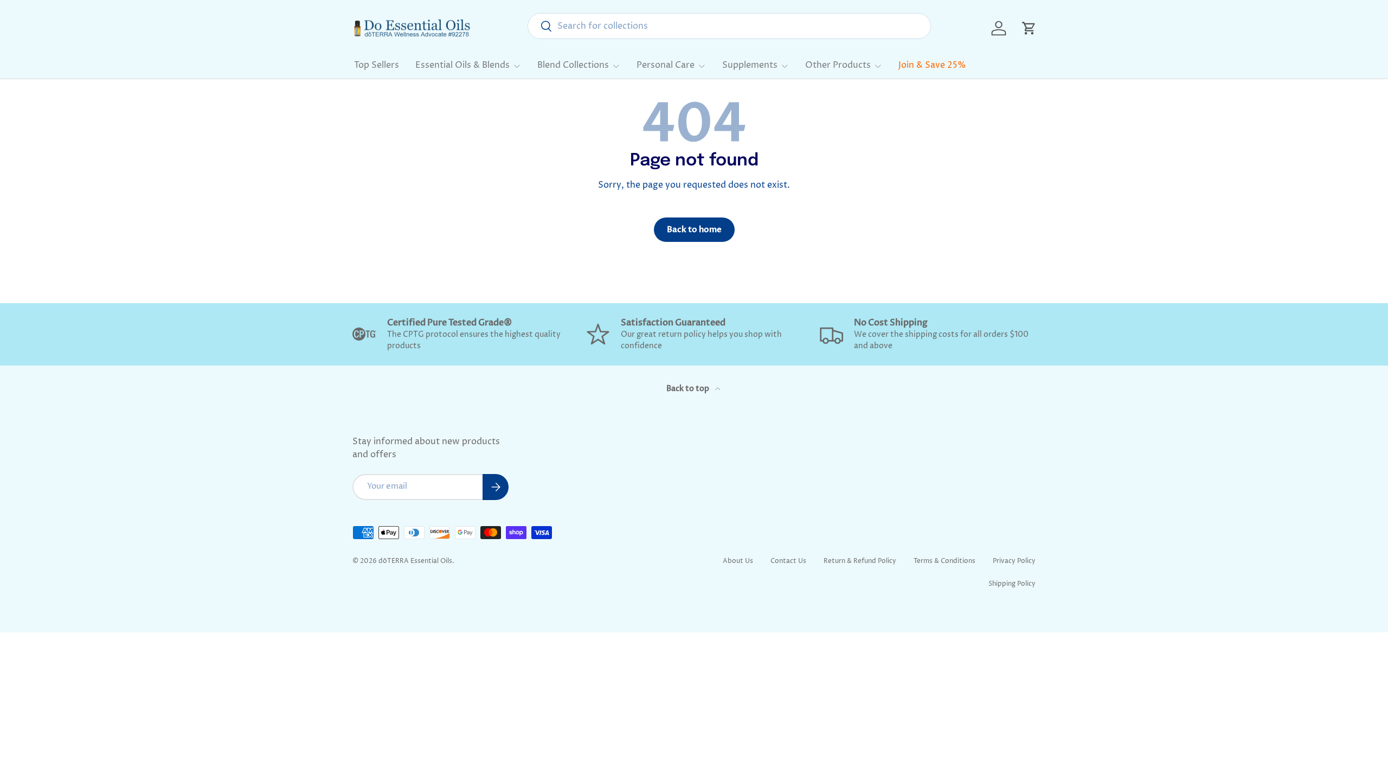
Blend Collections (573, 65)
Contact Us (788, 561)
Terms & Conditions (944, 561)
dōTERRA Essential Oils (415, 561)
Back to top (688, 388)
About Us (738, 561)
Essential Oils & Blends (462, 65)
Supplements (749, 65)
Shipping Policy (1012, 583)
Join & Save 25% (932, 65)
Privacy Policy (1014, 561)
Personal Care (666, 65)
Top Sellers (376, 65)
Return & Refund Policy (860, 561)
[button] (1029, 28)
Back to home (694, 229)
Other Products (838, 65)
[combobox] (729, 26)
